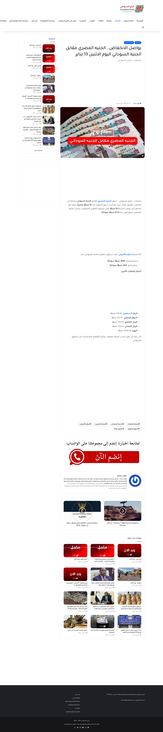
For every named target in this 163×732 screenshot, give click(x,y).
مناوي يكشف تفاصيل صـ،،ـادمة (77, 630)
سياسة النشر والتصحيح (19, 21)
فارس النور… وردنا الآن (80, 559)
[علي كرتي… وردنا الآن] (129, 550)
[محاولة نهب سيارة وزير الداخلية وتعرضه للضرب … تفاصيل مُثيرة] (102, 550)
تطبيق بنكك (118, 429)
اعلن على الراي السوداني (67, 21)
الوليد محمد (136, 103)
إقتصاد (117, 21)
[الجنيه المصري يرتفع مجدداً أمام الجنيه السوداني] (102, 621)
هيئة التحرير (87, 483)
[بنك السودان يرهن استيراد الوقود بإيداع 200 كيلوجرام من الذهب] (129, 621)
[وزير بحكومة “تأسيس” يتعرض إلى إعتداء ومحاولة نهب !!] (75, 574)
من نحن (34, 21)
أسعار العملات (133, 424)
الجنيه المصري (100, 424)
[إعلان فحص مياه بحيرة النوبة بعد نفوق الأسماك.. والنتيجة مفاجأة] (75, 598)
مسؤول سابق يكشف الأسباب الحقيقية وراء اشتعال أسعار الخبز (31, 108)
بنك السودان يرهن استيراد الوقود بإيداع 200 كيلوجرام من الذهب (32, 140)
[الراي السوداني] (132, 8)
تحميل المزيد (38, 150)
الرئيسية (140, 21)
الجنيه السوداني (117, 424)
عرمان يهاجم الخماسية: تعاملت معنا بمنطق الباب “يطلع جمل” (33, 88)
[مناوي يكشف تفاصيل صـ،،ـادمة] (75, 621)
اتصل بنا (82, 21)
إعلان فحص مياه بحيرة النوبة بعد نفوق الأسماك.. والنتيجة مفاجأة (32, 130)
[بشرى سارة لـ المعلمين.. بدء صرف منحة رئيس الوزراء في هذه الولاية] (102, 598)
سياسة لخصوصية (47, 21)
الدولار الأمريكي (85, 424)
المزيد (92, 21)
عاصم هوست (68, 724)
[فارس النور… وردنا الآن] (75, 550)
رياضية (109, 21)
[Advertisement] (124, 81)
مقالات (100, 21)
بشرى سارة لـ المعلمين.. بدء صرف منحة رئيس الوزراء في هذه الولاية (32, 119)
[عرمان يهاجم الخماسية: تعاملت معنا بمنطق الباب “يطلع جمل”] (102, 574)
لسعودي (127, 313)
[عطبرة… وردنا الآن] (129, 574)
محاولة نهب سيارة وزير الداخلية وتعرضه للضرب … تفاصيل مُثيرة (33, 57)
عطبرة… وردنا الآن (136, 583)
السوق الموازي (133, 429)
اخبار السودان (128, 21)
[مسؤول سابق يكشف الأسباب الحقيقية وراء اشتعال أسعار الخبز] (129, 598)
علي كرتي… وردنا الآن (135, 559)
